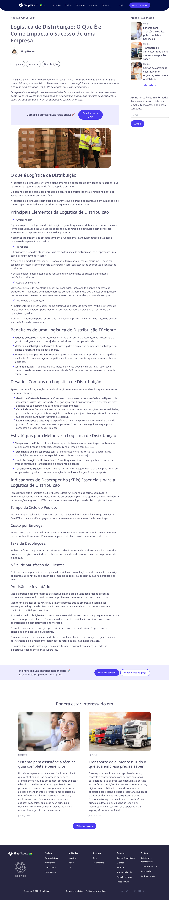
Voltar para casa (84, 825)
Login (121, 5)
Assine (137, 123)
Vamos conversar (140, 5)
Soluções (57, 5)
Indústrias (80, 5)
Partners (120, 867)
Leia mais (148, 85)
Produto (68, 5)
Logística (72, 858)
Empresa (105, 5)
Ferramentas (98, 862)
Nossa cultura (123, 881)
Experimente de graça (90, 115)
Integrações (50, 862)
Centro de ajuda (148, 876)
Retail (71, 862)
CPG (70, 867)
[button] (56, 5)
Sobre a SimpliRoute (126, 858)
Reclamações (146, 871)
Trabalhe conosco (124, 877)
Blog (95, 858)
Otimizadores (51, 867)
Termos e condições (74, 891)
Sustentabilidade (124, 872)
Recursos (93, 5)
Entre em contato (107, 672)
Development (50, 872)
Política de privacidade (96, 891)
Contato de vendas (149, 866)
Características (51, 858)
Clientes (120, 862)
